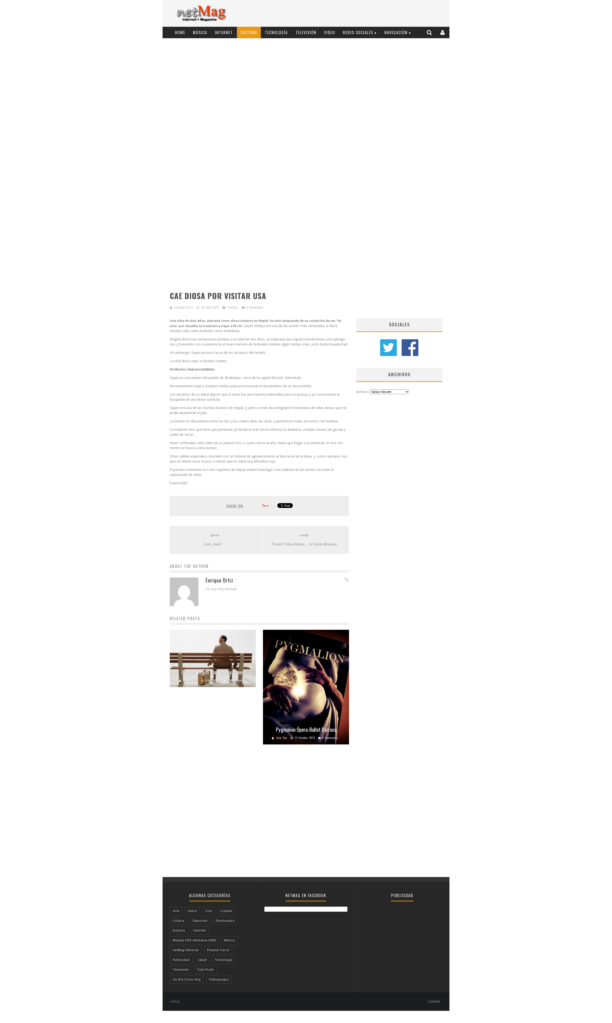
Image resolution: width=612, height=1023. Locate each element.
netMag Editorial (186, 950)
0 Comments (255, 307)
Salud (202, 960)
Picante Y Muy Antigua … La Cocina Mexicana (304, 543)
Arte (176, 911)
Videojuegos (219, 979)
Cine (208, 911)
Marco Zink (191, 680)
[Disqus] (259, 816)
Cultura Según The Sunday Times (212, 672)
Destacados (225, 921)
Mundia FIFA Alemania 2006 (194, 940)
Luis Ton (281, 738)
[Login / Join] (443, 32)
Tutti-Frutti (205, 970)
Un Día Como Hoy (187, 979)
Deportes (200, 921)
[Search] (430, 32)
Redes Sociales (358, 32)
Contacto (434, 1001)
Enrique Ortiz (184, 307)
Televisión (306, 32)
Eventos (179, 930)
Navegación (396, 32)
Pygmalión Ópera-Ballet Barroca (306, 729)
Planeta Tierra (218, 950)
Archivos (362, 391)
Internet (224, 32)
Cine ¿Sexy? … (214, 543)
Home (180, 32)
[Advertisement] (360, 13)
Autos (192, 911)
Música (200, 32)
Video (329, 32)
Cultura (248, 32)
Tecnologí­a (276, 32)
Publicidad (181, 960)
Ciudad (226, 911)
